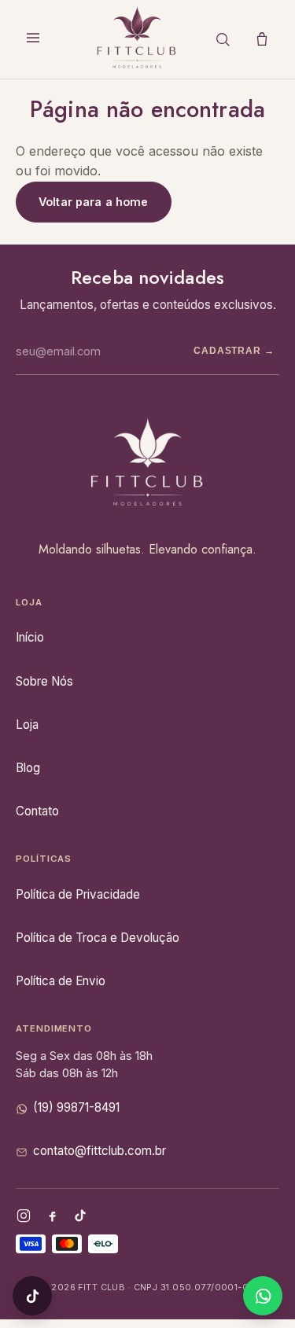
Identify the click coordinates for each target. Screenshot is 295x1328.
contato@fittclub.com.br (99, 1150)
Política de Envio (60, 980)
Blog (28, 767)
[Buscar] (222, 39)
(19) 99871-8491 (76, 1107)
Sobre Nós (44, 681)
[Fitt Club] (138, 39)
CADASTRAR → (234, 350)
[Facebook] (52, 1215)
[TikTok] (80, 1215)
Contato (37, 811)
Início (30, 637)
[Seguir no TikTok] (32, 1295)
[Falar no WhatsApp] (262, 1295)
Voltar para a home (94, 201)
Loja (27, 724)
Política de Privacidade (78, 894)
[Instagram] (23, 1215)
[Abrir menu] (33, 39)
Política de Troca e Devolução (97, 937)
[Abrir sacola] (262, 39)
